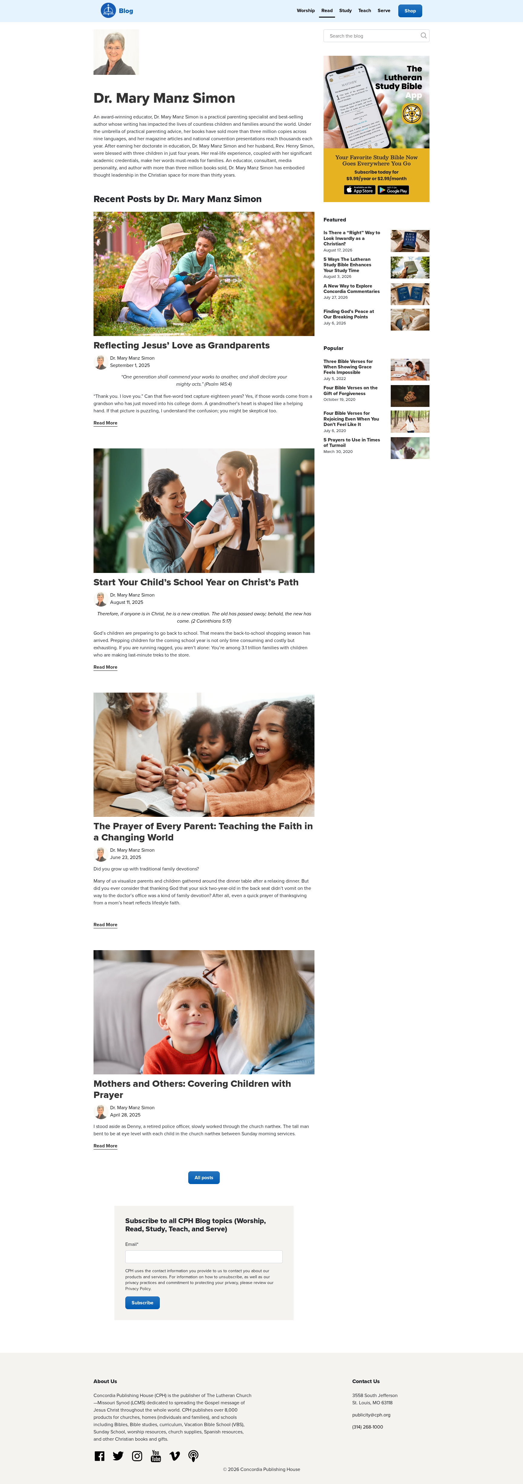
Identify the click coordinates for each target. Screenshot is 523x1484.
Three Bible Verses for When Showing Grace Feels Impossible (348, 367)
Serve (384, 10)
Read (327, 10)
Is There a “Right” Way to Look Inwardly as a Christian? (352, 238)
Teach (364, 10)
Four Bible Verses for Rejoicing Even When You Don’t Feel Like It (351, 419)
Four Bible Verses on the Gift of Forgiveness (351, 390)
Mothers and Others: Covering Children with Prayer (192, 1089)
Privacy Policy (137, 1289)
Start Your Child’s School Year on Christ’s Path (196, 582)
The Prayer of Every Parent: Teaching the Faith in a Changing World (203, 831)
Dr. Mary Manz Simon (164, 97)
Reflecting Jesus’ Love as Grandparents (182, 345)
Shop (410, 10)
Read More (105, 422)
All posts (204, 1177)
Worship (306, 10)
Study (345, 10)
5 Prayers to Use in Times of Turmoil (352, 442)
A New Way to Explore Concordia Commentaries (352, 288)
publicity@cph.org (371, 1414)
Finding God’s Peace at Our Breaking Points (349, 314)
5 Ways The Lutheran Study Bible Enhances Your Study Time (347, 265)
